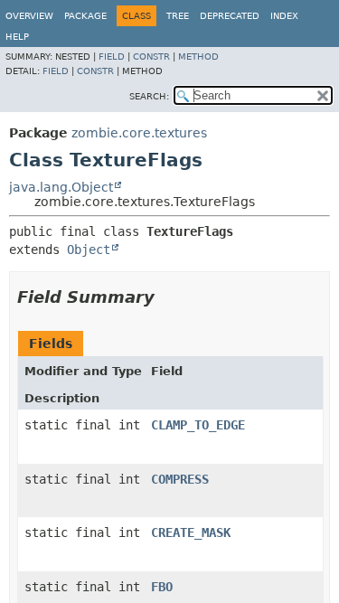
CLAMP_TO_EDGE (198, 425)
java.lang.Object (61, 187)
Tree (177, 16)
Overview (29, 16)
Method (198, 56)
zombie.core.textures (139, 133)
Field (112, 56)
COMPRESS (180, 479)
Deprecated (229, 16)
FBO (162, 586)
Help (17, 37)
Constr (151, 56)
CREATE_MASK (191, 532)
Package (85, 16)
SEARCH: (149, 96)
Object (88, 249)
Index (284, 16)
